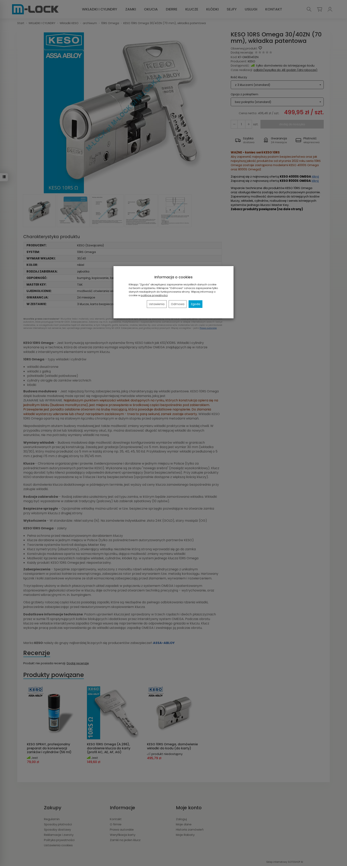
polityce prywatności (154, 295)
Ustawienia (156, 304)
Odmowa (177, 304)
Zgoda (195, 304)
